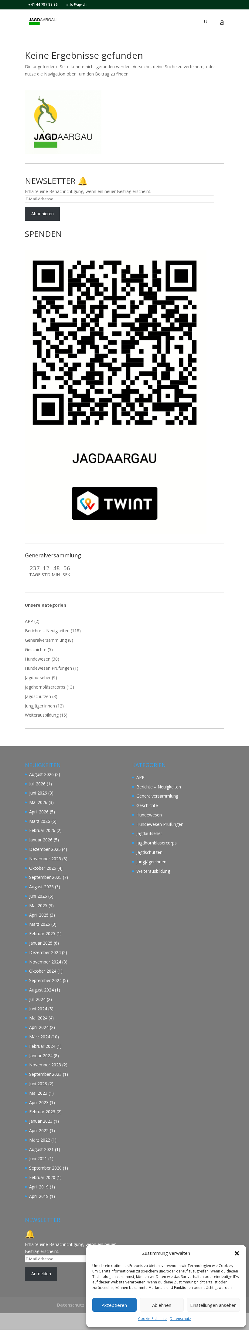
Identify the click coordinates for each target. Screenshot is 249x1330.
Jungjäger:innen (40, 706)
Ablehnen (161, 1305)
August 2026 (41, 774)
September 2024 (45, 980)
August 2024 (41, 990)
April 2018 (39, 1196)
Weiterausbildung (42, 715)
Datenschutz (180, 1318)
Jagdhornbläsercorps (45, 687)
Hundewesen (37, 659)
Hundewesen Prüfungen (48, 668)
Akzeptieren (114, 1305)
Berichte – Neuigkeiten (47, 630)
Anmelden (41, 1273)
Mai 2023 (38, 1093)
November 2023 (45, 1065)
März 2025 (39, 924)
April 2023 (39, 1102)
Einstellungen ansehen (213, 1305)
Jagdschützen (38, 696)
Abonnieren (42, 213)
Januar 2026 (41, 840)
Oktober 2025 (42, 868)
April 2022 (39, 1130)
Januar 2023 (41, 1121)
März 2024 (39, 1037)
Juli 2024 (37, 999)
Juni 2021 (38, 1158)
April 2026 (39, 812)
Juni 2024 (38, 1009)
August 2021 (41, 1149)
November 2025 (45, 859)
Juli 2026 (37, 784)
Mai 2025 (38, 905)
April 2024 (39, 1027)
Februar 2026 (42, 830)
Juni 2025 (38, 896)
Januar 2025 (41, 943)
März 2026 (39, 821)
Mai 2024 (38, 1018)
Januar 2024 (41, 1055)
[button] (237, 1253)
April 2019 (39, 1187)
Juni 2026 (38, 793)
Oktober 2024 (42, 971)
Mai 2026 (38, 802)
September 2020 (45, 1168)
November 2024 (45, 962)
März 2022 (39, 1140)
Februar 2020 (42, 1177)
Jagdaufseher (38, 677)
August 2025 (41, 887)
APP (29, 621)
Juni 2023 (38, 1083)
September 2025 (45, 877)
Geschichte (35, 649)
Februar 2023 (42, 1111)
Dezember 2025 (45, 849)
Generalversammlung (46, 640)
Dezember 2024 (45, 952)
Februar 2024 (42, 1046)
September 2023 (45, 1074)
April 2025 (39, 915)
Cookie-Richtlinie (152, 1318)
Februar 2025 (42, 933)
